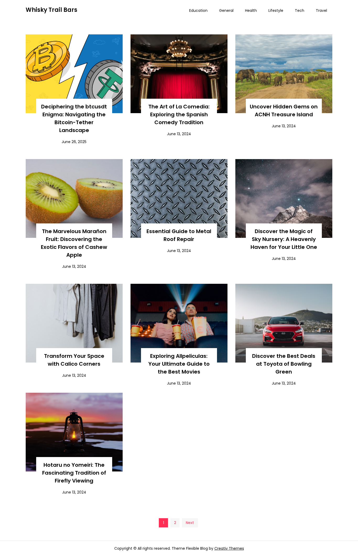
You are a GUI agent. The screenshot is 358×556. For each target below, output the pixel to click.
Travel (321, 10)
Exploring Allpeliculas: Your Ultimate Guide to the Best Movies (179, 363)
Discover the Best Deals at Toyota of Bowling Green (283, 363)
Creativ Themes (229, 548)
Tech (299, 10)
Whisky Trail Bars (51, 10)
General (226, 10)
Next (190, 522)
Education (198, 10)
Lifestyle (275, 10)
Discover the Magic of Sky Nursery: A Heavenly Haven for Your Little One (284, 239)
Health (251, 10)
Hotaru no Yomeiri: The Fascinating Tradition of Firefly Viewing (74, 472)
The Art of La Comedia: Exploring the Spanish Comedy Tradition (179, 114)
